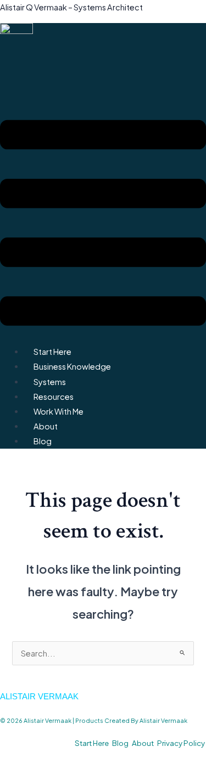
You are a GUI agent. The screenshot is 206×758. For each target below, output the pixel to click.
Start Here (52, 352)
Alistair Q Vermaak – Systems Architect (71, 7)
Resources (54, 396)
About (46, 426)
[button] (103, 225)
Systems (50, 382)
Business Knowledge (72, 366)
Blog (43, 441)
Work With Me (58, 411)
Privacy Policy (181, 743)
